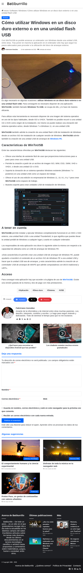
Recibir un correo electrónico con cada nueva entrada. (29, 416)
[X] (22, 319)
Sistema (51, 290)
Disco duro (38, 290)
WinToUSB (68, 280)
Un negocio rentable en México (74, 541)
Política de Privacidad (62, 566)
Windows (22, 11)
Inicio (6, 11)
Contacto (77, 566)
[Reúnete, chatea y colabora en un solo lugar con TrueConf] (63, 525)
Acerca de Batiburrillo (24, 566)
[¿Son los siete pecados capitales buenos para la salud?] (35, 524)
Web (45, 399)
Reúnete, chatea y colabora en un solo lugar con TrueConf (75, 526)
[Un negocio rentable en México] (63, 542)
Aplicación (24, 290)
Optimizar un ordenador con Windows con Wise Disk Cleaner (48, 543)
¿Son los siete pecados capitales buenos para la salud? (48, 526)
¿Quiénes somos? (43, 566)
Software (13, 11)
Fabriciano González (12, 49)
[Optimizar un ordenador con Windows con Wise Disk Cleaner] (35, 541)
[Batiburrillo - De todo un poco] (17, 4)
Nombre (6, 390)
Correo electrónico (11, 399)
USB (62, 290)
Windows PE (56, 139)
